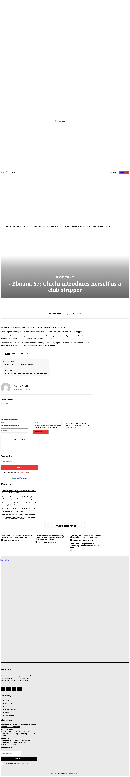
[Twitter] (12, 445)
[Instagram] (8, 689)
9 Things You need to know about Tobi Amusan (26, 373)
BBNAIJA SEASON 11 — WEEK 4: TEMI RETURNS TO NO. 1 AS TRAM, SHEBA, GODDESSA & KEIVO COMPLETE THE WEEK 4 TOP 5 (19, 517)
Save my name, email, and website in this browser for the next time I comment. (78, 425)
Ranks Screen (8, 540)
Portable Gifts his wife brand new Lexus (20, 364)
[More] (34, 445)
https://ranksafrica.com (22, 389)
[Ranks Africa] (65, 172)
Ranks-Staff (56, 314)
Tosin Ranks (76, 551)
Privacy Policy (24, 472)
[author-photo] (2, 540)
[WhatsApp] (26, 445)
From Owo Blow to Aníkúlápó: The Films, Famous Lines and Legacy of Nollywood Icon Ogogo (19, 498)
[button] (14, 172)
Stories (3, 738)
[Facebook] (4, 445)
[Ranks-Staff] (6, 387)
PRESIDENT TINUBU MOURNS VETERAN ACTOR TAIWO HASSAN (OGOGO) (19, 492)
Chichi (29, 354)
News (2, 729)
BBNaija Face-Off (65, 277)
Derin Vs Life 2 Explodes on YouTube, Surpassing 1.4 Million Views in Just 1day (19, 510)
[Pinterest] (19, 445)
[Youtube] (19, 689)
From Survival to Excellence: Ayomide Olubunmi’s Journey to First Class (85, 536)
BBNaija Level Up (18, 354)
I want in (19, 467)
